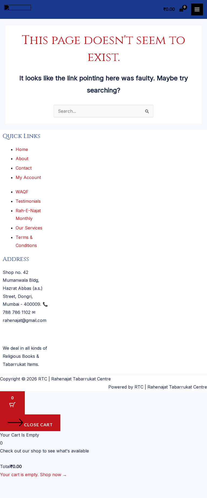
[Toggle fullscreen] (24, 484)
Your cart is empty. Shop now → (33, 474)
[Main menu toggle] (197, 9)
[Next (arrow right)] (24, 493)
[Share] (40, 484)
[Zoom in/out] (7, 484)
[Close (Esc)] (56, 484)
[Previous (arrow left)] (7, 493)
